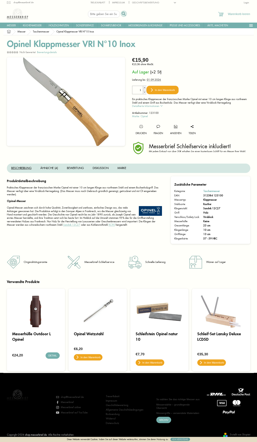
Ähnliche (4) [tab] (49, 168)
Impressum (118, 2)
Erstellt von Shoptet (240, 434)
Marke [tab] (121, 168)
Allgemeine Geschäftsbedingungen (124, 409)
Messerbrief (67, 402)
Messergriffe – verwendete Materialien (177, 413)
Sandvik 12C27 (71, 225)
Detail (52, 355)
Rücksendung (113, 414)
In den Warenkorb (165, 90)
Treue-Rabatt (97, 2)
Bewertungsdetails (47, 52)
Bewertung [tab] (75, 168)
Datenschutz (112, 423)
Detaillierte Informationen (145, 106)
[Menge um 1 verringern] (144, 92)
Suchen (124, 14)
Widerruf (111, 418)
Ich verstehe (180, 439)
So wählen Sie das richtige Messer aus (178, 399)
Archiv (163, 420)
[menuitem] (11, 25)
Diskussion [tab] (101, 168)
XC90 (112, 225)
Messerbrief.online (71, 407)
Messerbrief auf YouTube (74, 412)
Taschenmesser (211, 191)
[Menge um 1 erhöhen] (144, 88)
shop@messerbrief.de (72, 397)
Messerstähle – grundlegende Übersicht (173, 406)
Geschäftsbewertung (145, 2)
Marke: (140, 116)
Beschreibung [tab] (21, 168)
